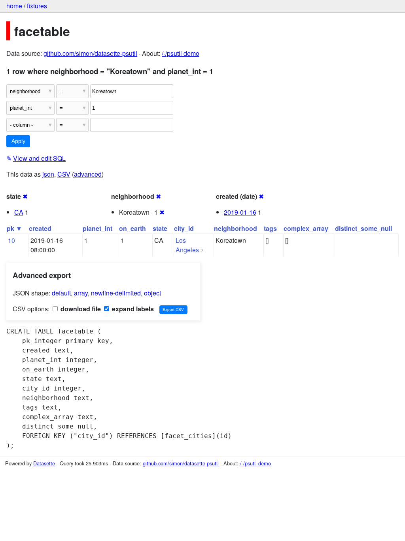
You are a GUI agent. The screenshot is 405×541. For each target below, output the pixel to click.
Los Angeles (187, 245)
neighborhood (235, 228)
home (14, 5)
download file (80, 308)
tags (270, 228)
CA (18, 212)
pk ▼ (14, 228)
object (152, 292)
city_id (184, 228)
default (61, 292)
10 (11, 240)
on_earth (132, 228)
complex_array (306, 228)
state (160, 228)
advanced (88, 174)
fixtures (37, 5)
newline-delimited (116, 292)
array (81, 292)
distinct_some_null (363, 228)
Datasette (44, 463)
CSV (63, 174)
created (40, 228)
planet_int (97, 228)
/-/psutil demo (180, 53)
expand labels (132, 308)
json (48, 174)
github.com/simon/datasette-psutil (90, 53)
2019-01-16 (240, 212)
